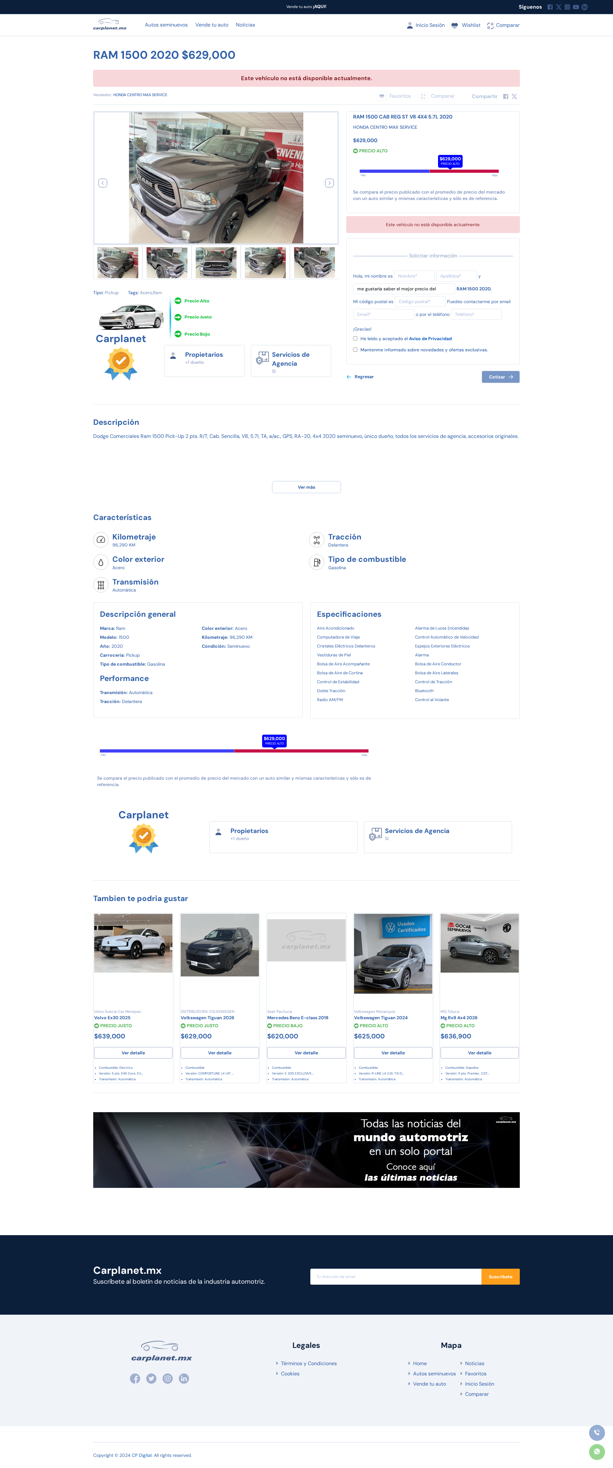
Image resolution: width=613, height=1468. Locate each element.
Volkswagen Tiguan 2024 (381, 1018)
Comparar (477, 1394)
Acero (146, 292)
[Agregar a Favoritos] (165, 923)
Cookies (290, 1373)
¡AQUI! (319, 6)
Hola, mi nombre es (373, 276)
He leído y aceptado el (406, 338)
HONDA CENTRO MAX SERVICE (140, 94)
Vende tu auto (211, 24)
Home (420, 1363)
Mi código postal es (373, 301)
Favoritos (476, 1373)
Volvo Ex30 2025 (112, 1018)
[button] (103, 183)
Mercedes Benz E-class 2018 (298, 1018)
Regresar (364, 376)
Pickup (112, 292)
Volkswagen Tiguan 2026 (207, 1018)
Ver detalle (133, 1053)
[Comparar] (165, 935)
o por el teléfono (433, 314)
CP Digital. (142, 1455)
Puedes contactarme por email (479, 301)
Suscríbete (500, 1277)
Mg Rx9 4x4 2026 (459, 1018)
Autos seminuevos (166, 24)
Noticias (245, 24)
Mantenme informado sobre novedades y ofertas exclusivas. (424, 350)
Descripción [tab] (116, 422)
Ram (157, 292)
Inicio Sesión (479, 1383)
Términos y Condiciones (309, 1363)
